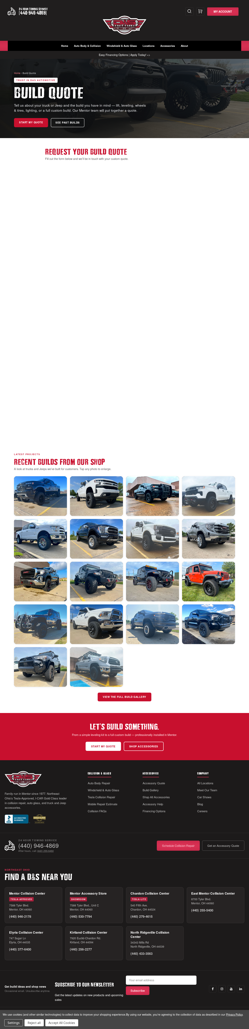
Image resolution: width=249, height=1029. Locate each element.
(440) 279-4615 (142, 916)
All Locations (205, 783)
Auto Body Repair (99, 783)
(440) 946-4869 (38, 845)
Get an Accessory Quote (223, 846)
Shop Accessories (143, 746)
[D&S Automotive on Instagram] (222, 988)
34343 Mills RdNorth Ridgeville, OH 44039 (147, 944)
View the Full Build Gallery (124, 697)
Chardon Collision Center (150, 893)
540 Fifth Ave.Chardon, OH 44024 (143, 907)
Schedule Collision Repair (178, 846)
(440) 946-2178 (20, 916)
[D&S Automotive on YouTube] (231, 988)
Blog (200, 804)
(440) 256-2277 (81, 949)
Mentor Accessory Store (88, 893)
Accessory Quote (154, 783)
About (184, 46)
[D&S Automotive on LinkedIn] (240, 988)
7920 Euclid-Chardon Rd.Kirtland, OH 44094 (85, 940)
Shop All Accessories (156, 797)
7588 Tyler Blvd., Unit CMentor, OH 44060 (84, 907)
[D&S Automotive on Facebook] (212, 988)
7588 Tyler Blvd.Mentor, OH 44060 (20, 907)
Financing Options (154, 811)
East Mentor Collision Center (213, 893)
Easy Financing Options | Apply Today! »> (124, 55)
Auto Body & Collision (87, 46)
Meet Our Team (207, 790)
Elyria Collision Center (26, 932)
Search (189, 11)
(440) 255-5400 (202, 910)
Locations (148, 46)
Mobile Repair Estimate (102, 804)
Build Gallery (151, 790)
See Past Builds (67, 122)
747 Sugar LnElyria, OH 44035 (19, 940)
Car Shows (204, 797)
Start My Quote (31, 122)
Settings (14, 1023)
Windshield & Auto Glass (122, 46)
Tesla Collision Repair (101, 797)
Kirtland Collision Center (88, 932)
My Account (223, 11)
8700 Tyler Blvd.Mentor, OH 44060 (202, 901)
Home (64, 46)
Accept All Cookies (61, 1023)
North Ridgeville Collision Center (150, 934)
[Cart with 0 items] (200, 11)
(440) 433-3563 (142, 953)
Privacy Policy (234, 1014)
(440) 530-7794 (81, 916)
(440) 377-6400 (20, 949)
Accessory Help (153, 804)
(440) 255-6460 (45, 851)
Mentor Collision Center (27, 893)
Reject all (34, 1023)
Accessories (167, 46)
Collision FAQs (97, 811)
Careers (202, 811)
